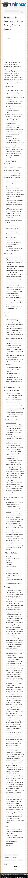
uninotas (7, 33)
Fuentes (15, 854)
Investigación (7, 857)
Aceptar (16, 877)
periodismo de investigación (10, 860)
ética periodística (8, 854)
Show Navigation (22, 12)
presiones (21, 860)
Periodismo (8, 38)
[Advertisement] (15, 51)
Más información (22, 877)
